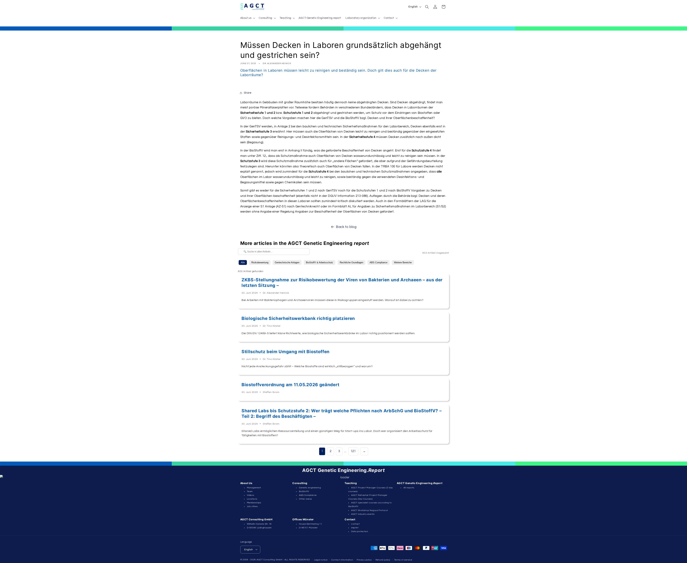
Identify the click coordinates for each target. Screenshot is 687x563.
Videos (250, 495)
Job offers (252, 506)
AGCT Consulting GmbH (269, 559)
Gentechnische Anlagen (287, 262)
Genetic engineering (310, 488)
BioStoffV (304, 491)
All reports (408, 488)
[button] (247, 18)
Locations (252, 499)
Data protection (359, 531)
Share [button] (247, 92)
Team (250, 491)
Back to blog (346, 227)
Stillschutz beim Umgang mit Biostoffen (286, 351)
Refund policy (383, 560)
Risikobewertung (259, 262)
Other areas (305, 499)
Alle (243, 262)
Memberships (254, 503)
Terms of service (403, 560)
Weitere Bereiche (403, 262)
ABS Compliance (378, 262)
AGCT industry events (363, 514)
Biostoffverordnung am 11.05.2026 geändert (290, 384)
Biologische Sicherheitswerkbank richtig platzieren (298, 318)
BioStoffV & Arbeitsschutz (319, 262)
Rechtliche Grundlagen (351, 262)
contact (355, 524)
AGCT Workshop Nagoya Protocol (369, 510)
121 (353, 451)
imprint (354, 528)
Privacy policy (364, 560)
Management (254, 488)
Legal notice (321, 560)
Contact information (342, 560)
